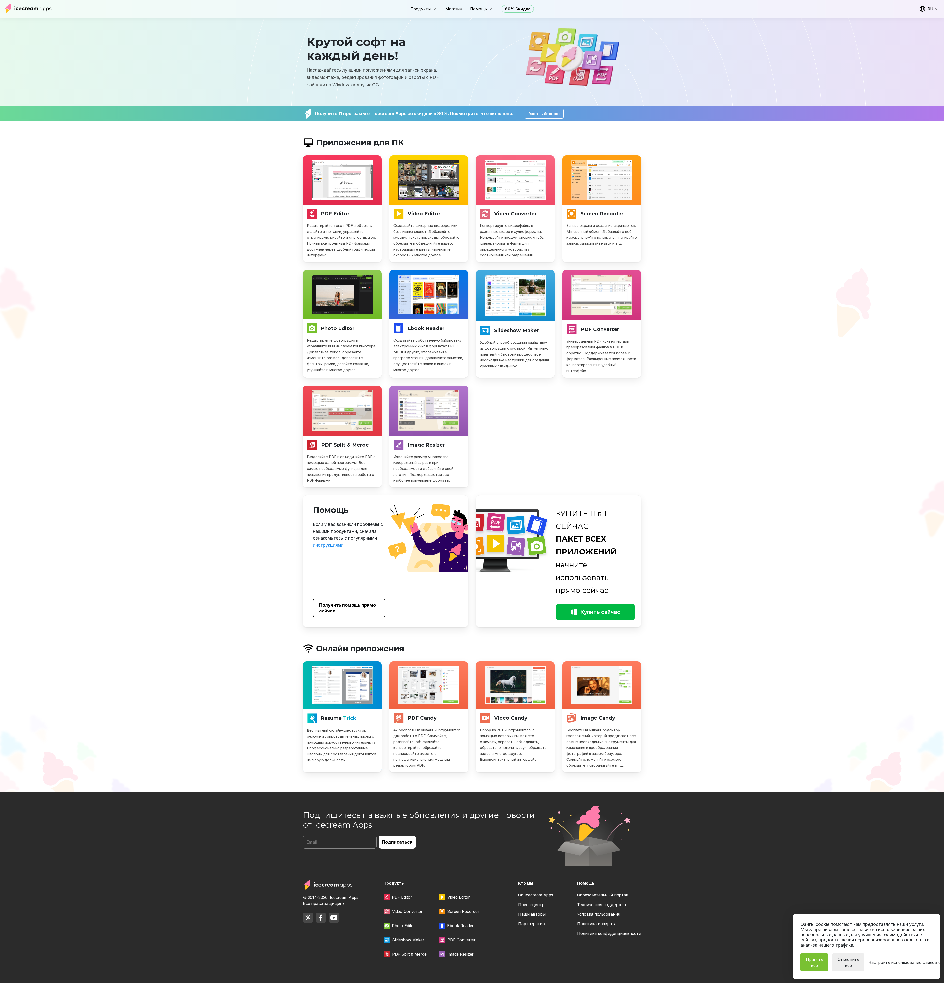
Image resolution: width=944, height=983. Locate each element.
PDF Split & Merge (345, 445)
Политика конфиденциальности (609, 933)
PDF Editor (335, 214)
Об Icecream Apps (535, 895)
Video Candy (510, 718)
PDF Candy (422, 718)
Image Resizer (426, 445)
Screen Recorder (601, 214)
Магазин (453, 8)
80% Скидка (518, 8)
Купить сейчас (600, 612)
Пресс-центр (531, 904)
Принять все (814, 962)
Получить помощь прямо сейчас (347, 607)
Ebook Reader (425, 328)
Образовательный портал (602, 895)
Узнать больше (544, 113)
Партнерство (531, 923)
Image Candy (597, 718)
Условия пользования (598, 914)
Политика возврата (596, 923)
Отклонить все (848, 962)
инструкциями (328, 545)
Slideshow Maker (516, 330)
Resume (338, 718)
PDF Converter (600, 329)
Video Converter (515, 214)
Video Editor (424, 214)
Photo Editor (337, 328)
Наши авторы (532, 914)
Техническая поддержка (601, 904)
